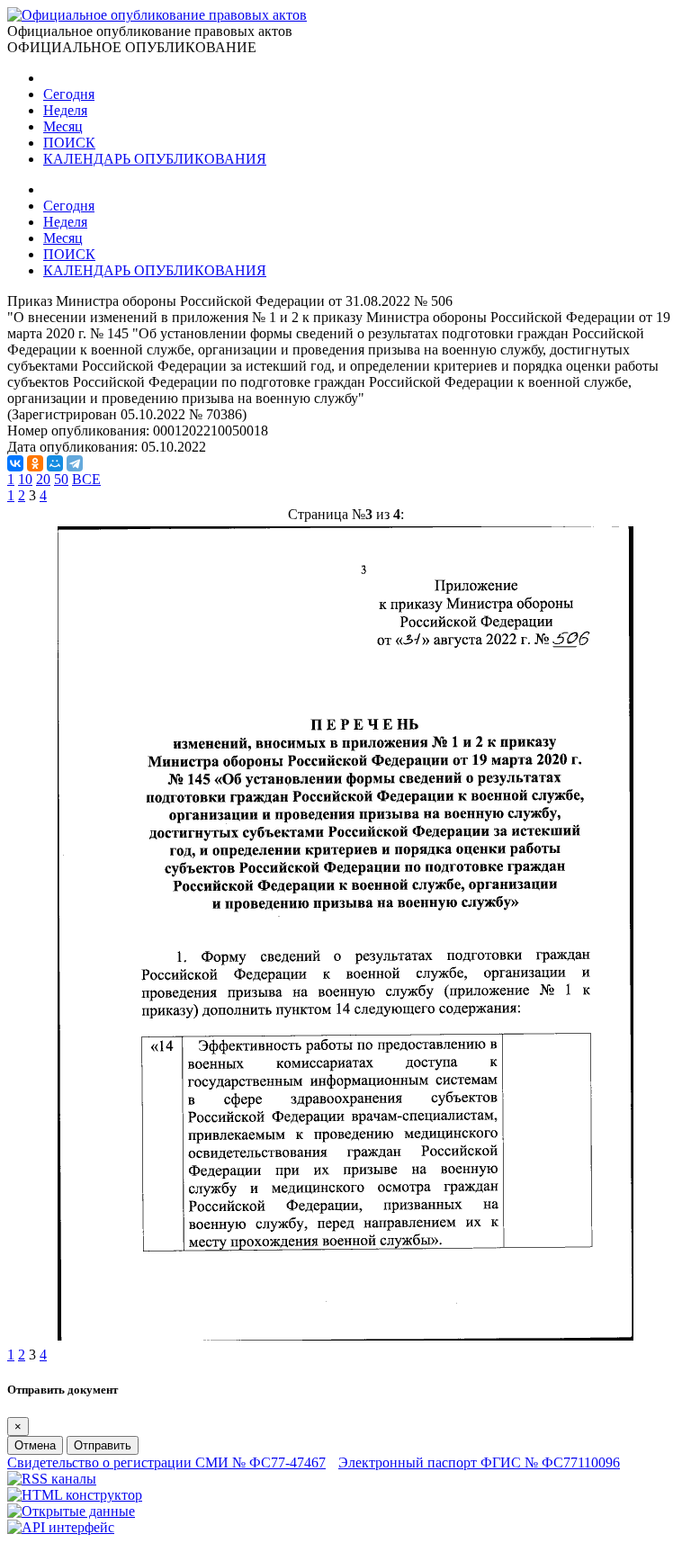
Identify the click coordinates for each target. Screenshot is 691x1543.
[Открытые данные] (71, 1511)
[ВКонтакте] (15, 463)
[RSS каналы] (51, 1478)
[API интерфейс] (60, 1527)
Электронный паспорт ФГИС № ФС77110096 (479, 1462)
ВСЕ (86, 479)
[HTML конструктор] (74, 1495)
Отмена (35, 1445)
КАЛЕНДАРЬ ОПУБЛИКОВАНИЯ (154, 158)
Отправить (102, 1445)
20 (43, 479)
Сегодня (68, 94)
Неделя (65, 110)
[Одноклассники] (35, 463)
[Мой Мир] (55, 463)
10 (25, 479)
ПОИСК (69, 142)
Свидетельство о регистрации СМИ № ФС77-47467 (166, 1462)
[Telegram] (75, 463)
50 (61, 479)
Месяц (63, 126)
